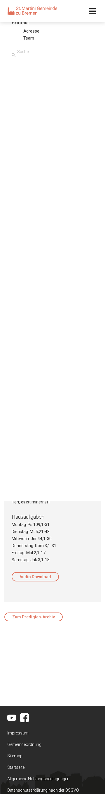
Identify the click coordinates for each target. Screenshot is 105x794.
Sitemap (14, 756)
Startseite (15, 767)
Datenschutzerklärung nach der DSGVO (43, 790)
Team (28, 38)
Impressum (18, 733)
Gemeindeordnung (24, 744)
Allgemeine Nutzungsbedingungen (38, 778)
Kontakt (20, 22)
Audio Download (35, 576)
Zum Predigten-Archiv (33, 617)
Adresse (31, 31)
